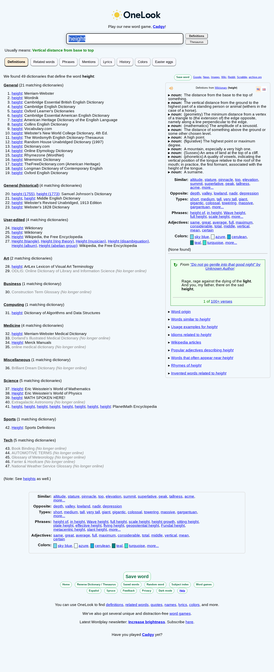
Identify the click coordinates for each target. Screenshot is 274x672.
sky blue (202, 237)
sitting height (188, 522)
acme (195, 187)
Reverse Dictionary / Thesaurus (96, 584)
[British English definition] (264, 89)
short (194, 199)
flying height (114, 525)
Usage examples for (194, 327)
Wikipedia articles (186, 342)
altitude (196, 180)
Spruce (111, 590)
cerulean (239, 237)
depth (195, 193)
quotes (156, 605)
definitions (114, 605)
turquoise (215, 243)
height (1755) (23, 194)
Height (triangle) (25, 241)
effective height (88, 525)
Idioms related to (191, 335)
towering (229, 203)
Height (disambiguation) (128, 241)
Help (182, 590)
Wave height (234, 213)
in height (214, 213)
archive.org (255, 77)
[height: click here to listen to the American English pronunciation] (171, 89)
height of (197, 213)
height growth (163, 522)
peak (229, 184)
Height (17, 228)
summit (196, 184)
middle (229, 226)
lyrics (182, 605)
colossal (213, 203)
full (231, 222)
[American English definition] (258, 89)
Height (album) (24, 246)
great (206, 222)
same (195, 222)
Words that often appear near (202, 358)
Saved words (131, 584)
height (17, 93)
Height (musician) (91, 241)
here (189, 622)
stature (210, 180)
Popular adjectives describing (202, 350)
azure (220, 237)
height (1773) (48, 194)
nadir (233, 193)
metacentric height (69, 529)
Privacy (146, 590)
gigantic (197, 203)
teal (198, 243)
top (238, 180)
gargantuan (200, 207)
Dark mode (165, 590)
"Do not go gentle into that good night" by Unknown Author (225, 266)
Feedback (129, 590)
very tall (230, 199)
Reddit (231, 77)
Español (94, 590)
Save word (182, 77)
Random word (155, 584)
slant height (97, 529)
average (220, 222)
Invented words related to (198, 373)
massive (245, 203)
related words (137, 605)
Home (66, 584)
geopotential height (142, 525)
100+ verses (221, 301)
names (170, 605)
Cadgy (159, 26)
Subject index (180, 584)
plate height (63, 525)
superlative (214, 184)
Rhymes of (186, 365)
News (206, 77)
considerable (201, 226)
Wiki (223, 77)
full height (198, 216)
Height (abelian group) (58, 246)
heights (29, 479)
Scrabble (242, 77)
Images (215, 77)
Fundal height (173, 525)
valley (207, 193)
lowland (220, 193)
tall (219, 199)
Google (197, 77)
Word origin (181, 312)
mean (195, 230)
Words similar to (190, 319)
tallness (242, 184)
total (218, 226)
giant (243, 199)
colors (194, 605)
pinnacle (225, 180)
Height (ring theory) (57, 241)
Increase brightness (146, 622)
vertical (243, 226)
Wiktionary (221, 87)
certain (208, 230)
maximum (244, 222)
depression (249, 193)
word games (180, 613)
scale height (219, 216)
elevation (250, 180)
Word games (204, 584)
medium (208, 199)
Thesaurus (196, 42)
